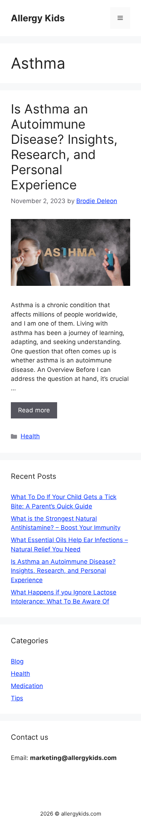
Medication (27, 685)
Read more (34, 410)
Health (30, 436)
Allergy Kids (38, 18)
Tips (17, 698)
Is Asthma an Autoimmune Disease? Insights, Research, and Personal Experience (64, 146)
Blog (17, 661)
